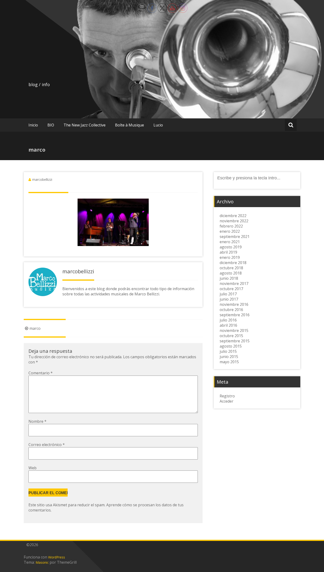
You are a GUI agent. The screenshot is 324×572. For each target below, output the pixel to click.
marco (35, 328)
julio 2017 (228, 294)
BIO (50, 125)
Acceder (226, 401)
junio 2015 (229, 356)
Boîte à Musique (129, 125)
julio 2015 (228, 351)
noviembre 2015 (234, 330)
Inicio (33, 125)
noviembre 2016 (234, 304)
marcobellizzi (42, 179)
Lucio (158, 125)
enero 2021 (230, 241)
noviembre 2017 (234, 283)
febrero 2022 (231, 226)
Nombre (37, 421)
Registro (227, 396)
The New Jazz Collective (85, 125)
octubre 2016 (231, 309)
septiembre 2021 (235, 236)
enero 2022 (230, 231)
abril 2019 (228, 252)
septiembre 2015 (235, 341)
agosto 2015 (231, 346)
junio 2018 (229, 278)
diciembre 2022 (233, 215)
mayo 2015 (229, 361)
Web (32, 467)
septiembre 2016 (235, 314)
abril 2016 (228, 325)
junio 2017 (229, 299)
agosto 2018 (231, 273)
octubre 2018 (231, 267)
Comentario (40, 373)
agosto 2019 (231, 247)
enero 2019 (230, 257)
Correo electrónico (46, 444)
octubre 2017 (231, 288)
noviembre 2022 (234, 220)
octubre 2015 (231, 335)
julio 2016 (228, 320)
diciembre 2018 (233, 262)
